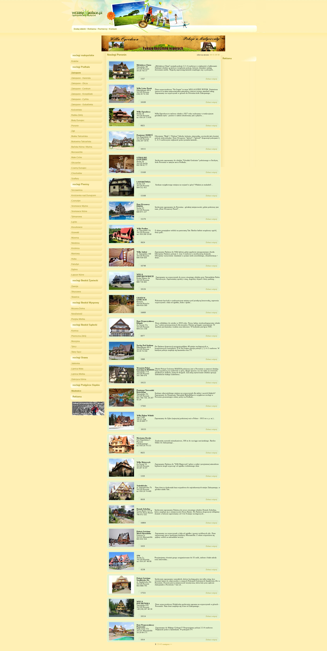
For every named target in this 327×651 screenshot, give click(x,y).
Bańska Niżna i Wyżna (81, 147)
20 (216, 55)
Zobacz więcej (211, 79)
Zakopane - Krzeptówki (82, 94)
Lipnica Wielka (78, 374)
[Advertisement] (239, 116)
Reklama (92, 29)
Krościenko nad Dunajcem (83, 195)
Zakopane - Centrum (80, 88)
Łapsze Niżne (77, 275)
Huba (73, 259)
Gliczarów (76, 163)
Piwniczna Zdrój (78, 336)
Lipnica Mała (77, 369)
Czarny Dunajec (78, 168)
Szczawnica (76, 190)
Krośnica (75, 248)
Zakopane (76, 73)
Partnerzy (102, 29)
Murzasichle (77, 152)
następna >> (167, 644)
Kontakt (113, 29)
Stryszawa (76, 291)
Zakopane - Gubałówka (82, 104)
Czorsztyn (76, 201)
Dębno (74, 269)
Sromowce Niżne (79, 211)
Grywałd (75, 232)
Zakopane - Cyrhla (80, 99)
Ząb (73, 131)
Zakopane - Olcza (79, 83)
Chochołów (76, 173)
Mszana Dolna (78, 308)
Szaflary (75, 178)
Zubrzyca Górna (78, 379)
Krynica (74, 331)
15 (213, 55)
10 (211, 55)
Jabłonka (75, 363)
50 (218, 55)
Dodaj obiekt (80, 29)
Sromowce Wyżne (79, 206)
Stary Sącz (76, 352)
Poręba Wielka (78, 319)
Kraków (74, 61)
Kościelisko (76, 110)
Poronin (75, 126)
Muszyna (75, 341)
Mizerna (75, 238)
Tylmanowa (76, 216)
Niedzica (75, 243)
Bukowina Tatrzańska (81, 141)
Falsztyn (75, 264)
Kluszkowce (76, 227)
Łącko (74, 222)
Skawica (75, 297)
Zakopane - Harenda (81, 78)
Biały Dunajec (77, 120)
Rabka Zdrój (77, 115)
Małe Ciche (76, 157)
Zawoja (74, 286)
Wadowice (76, 391)
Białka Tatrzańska (79, 136)
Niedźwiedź (76, 314)
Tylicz (73, 346)
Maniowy (75, 253)
